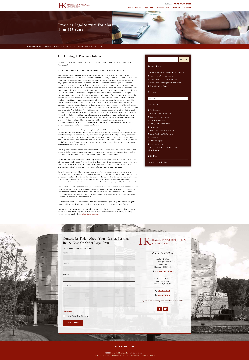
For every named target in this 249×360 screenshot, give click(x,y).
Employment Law (157, 120)
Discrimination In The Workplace (164, 79)
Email (66, 264)
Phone (66, 274)
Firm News (154, 127)
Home (130, 8)
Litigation (154, 137)
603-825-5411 (182, 3)
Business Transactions (159, 117)
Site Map (106, 355)
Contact (187, 8)
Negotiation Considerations (161, 76)
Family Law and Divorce (160, 124)
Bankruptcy (155, 110)
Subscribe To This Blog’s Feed (160, 162)
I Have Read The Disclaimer (78, 316)
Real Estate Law (156, 144)
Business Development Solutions (134, 355)
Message (67, 285)
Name (65, 253)
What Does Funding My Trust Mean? (165, 83)
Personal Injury (156, 141)
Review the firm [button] (124, 347)
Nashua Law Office (163, 271)
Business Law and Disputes (161, 113)
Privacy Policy (116, 355)
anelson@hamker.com (90, 214)
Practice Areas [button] (163, 8)
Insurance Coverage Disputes (162, 131)
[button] (247, 346)
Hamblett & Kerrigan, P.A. (79, 62)
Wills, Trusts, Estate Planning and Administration (163, 149)
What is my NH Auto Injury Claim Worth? (167, 72)
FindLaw (152, 355)
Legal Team (148, 8)
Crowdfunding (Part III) (159, 86)
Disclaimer (67, 311)
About (137, 8)
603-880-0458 (163, 295)
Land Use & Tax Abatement (161, 134)
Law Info (176, 8)
